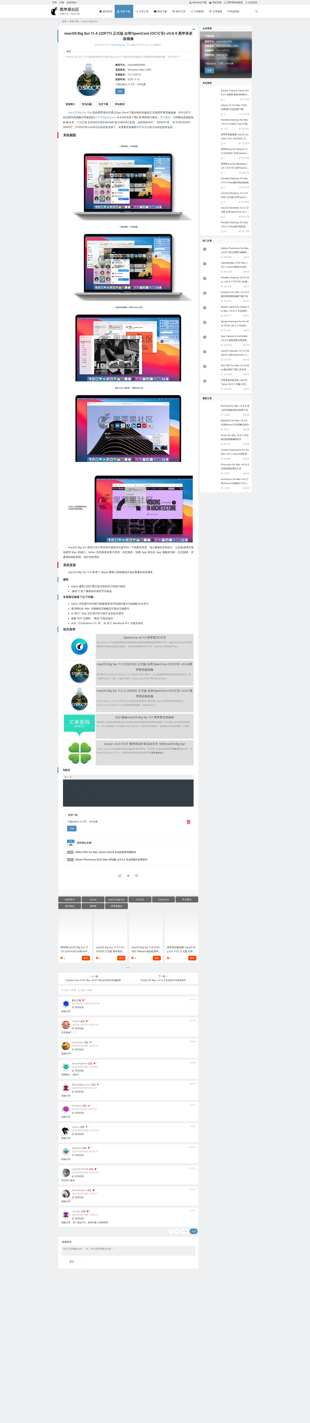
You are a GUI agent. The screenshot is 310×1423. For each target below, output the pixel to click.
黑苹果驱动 (156, 752)
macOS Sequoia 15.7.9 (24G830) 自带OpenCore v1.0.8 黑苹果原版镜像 (235, 354)
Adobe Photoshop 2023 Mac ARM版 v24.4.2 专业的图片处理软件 (108, 859)
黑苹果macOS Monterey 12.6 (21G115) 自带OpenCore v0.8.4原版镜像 (235, 167)
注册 (61, 2)
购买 (86, 958)
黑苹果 (93, 906)
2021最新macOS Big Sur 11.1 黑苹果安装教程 (144, 717)
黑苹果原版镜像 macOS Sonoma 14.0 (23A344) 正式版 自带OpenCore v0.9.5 (234, 138)
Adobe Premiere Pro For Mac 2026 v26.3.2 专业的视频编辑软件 (234, 325)
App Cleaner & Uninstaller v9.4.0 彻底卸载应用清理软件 (235, 340)
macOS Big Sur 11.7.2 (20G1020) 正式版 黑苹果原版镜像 (110, 951)
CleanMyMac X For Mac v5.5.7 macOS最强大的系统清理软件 (234, 266)
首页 (64, 21)
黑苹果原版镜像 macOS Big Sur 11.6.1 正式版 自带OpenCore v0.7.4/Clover (181, 951)
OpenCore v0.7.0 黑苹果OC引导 (144, 637)
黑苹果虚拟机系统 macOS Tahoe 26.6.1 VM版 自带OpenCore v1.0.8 (235, 384)
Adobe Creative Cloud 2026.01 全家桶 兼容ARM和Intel (235, 94)
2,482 (132, 44)
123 (185, 1231)
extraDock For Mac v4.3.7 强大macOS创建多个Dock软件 (234, 483)
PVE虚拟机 (233, 11)
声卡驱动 (165, 117)
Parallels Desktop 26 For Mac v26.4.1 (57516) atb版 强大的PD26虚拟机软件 (235, 281)
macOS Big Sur (89, 21)
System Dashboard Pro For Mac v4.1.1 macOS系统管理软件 (235, 453)
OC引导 (98, 117)
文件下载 (103, 104)
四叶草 (176, 748)
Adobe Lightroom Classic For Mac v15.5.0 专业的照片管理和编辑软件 (235, 310)
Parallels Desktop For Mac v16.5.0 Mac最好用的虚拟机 (234, 226)
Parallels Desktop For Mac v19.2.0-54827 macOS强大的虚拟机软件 (234, 123)
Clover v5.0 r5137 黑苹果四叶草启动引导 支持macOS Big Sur (144, 744)
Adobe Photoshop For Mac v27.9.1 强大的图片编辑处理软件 (235, 252)
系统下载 (73, 21)
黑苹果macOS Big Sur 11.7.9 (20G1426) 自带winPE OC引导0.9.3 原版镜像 (75, 951)
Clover (93, 899)
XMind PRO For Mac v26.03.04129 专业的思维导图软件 (102, 852)
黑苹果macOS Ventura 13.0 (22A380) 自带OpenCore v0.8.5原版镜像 (235, 153)
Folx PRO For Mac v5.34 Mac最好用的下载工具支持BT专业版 (235, 369)
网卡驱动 (69, 906)
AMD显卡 (69, 899)
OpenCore (109, 117)
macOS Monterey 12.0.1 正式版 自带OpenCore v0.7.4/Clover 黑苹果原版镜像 (235, 211)
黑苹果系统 (142, 127)
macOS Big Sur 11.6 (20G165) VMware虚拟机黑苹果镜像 (145, 951)
